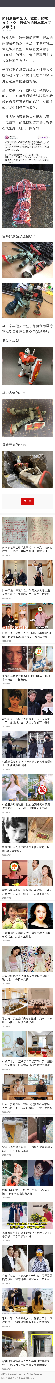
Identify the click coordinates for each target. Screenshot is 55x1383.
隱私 (28, 1378)
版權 (33, 1378)
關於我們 (5, 1378)
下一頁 (27, 501)
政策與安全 (15, 1378)
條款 (23, 1378)
